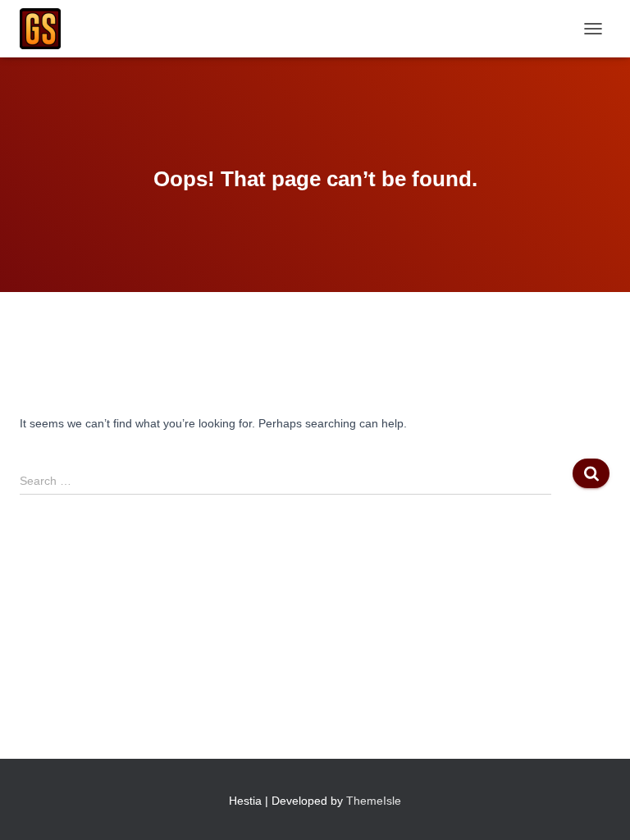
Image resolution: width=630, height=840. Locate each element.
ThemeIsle (373, 800)
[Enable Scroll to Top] (598, 807)
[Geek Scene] (46, 28)
